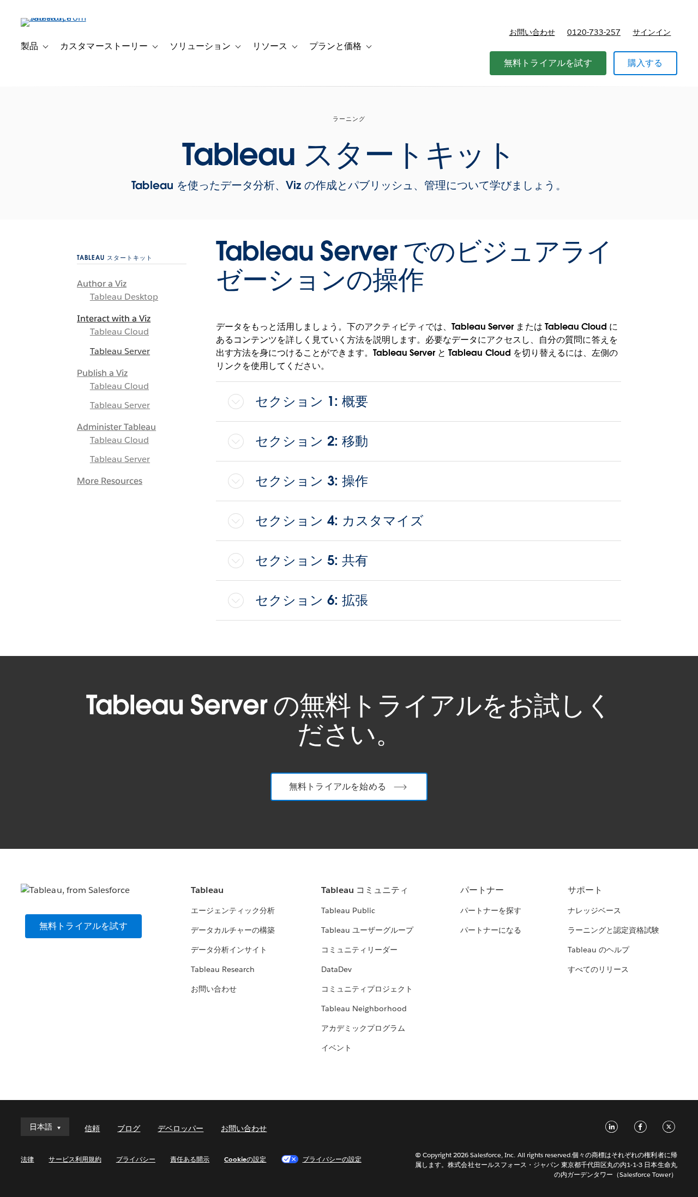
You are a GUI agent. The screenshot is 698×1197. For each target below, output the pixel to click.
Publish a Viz (102, 373)
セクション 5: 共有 (311, 560)
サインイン (652, 32)
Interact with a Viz (114, 318)
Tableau (207, 890)
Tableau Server (120, 351)
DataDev (336, 969)
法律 (27, 1159)
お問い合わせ (532, 32)
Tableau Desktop (124, 296)
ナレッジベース (594, 910)
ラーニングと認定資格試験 (613, 930)
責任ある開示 (189, 1159)
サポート (585, 890)
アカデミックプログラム (363, 1028)
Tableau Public (348, 910)
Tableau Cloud (119, 331)
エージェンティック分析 (233, 910)
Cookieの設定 (245, 1159)
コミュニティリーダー (359, 950)
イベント (336, 1048)
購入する (645, 63)
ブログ (128, 1128)
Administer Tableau (116, 427)
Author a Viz (102, 283)
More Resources (109, 481)
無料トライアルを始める (337, 786)
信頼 (92, 1128)
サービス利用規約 (75, 1159)
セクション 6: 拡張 (311, 600)
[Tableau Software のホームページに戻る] (62, 17)
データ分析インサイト (229, 950)
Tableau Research (223, 969)
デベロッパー (180, 1128)
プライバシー (135, 1159)
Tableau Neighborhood (363, 1008)
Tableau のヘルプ (598, 950)
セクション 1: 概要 (311, 401)
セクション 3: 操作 (311, 480)
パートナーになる (490, 930)
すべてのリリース (598, 969)
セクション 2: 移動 (311, 441)
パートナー (482, 890)
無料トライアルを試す (548, 63)
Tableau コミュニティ (364, 890)
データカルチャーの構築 (233, 930)
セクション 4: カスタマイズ (339, 520)
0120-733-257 (594, 32)
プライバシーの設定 (332, 1159)
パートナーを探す (490, 910)
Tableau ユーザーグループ (367, 930)
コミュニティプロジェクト (367, 989)
